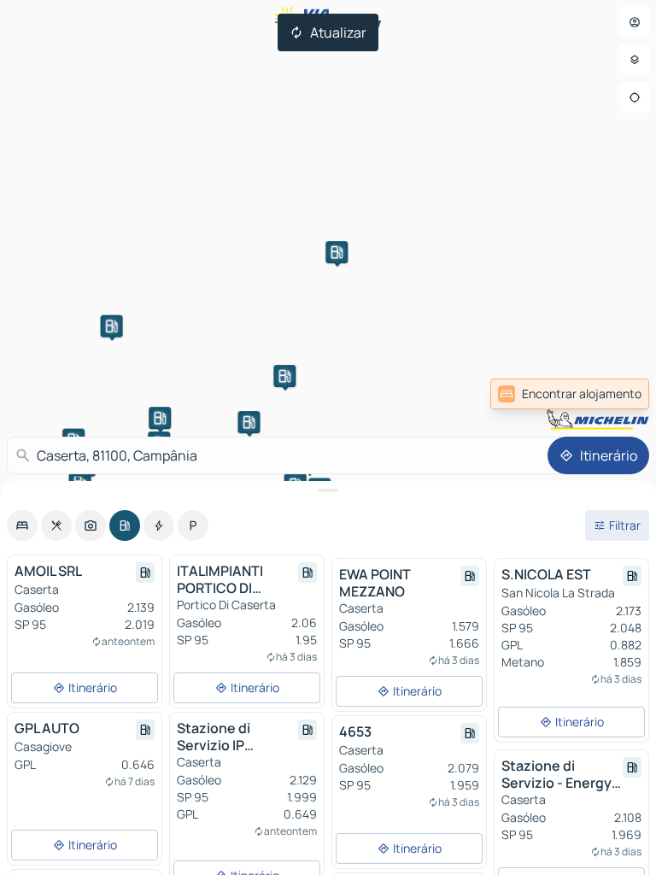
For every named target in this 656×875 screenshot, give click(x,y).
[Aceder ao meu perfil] (634, 22)
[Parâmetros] (634, 59)
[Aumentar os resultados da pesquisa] (328, 490)
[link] (569, 394)
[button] (284, 376)
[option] (22, 525)
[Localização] (634, 97)
